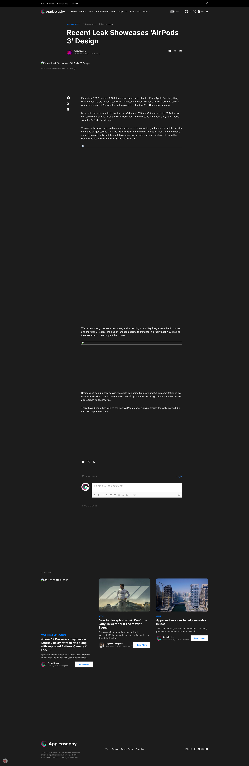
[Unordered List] (115, 495)
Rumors (62, 635)
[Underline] (103, 495)
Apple (77, 24)
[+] (134, 495)
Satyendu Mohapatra (114, 644)
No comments (107, 24)
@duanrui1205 (134, 113)
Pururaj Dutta (53, 663)
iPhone (50, 635)
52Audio (170, 113)
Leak (56, 635)
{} (131, 495)
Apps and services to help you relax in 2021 (181, 622)
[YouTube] (206, 11)
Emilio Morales (80, 51)
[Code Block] (123, 495)
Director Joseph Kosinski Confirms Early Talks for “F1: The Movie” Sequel (123, 624)
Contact (50, 3)
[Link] (127, 495)
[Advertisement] (124, 82)
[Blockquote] (119, 495)
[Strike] (107, 495)
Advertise (75, 3)
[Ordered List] (111, 495)
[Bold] (95, 495)
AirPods (70, 24)
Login (179, 476)
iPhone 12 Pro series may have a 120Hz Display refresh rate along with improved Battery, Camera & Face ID (64, 644)
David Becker (168, 637)
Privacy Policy (62, 3)
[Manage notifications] (5, 760)
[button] (207, 3)
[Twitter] (194, 11)
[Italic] (99, 495)
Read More (84, 664)
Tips (42, 3)
